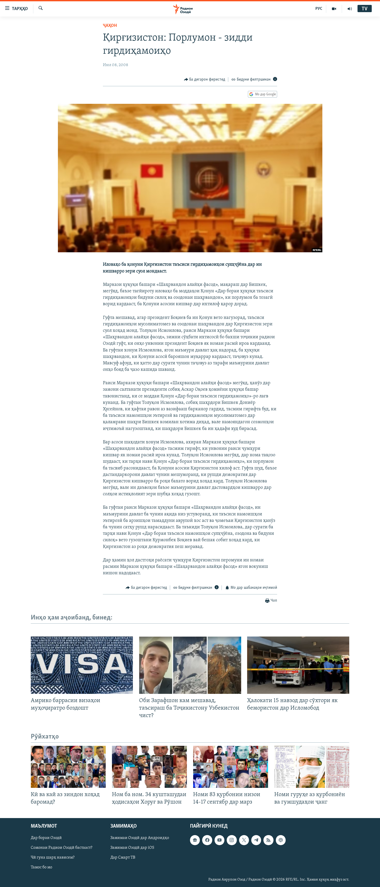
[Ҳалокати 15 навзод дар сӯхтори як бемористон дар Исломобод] (298, 665)
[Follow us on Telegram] (256, 840)
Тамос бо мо (41, 868)
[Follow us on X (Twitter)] (244, 840)
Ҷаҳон (110, 25)
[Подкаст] (281, 840)
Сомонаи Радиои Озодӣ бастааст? (61, 848)
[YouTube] (334, 9)
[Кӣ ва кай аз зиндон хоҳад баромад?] (68, 767)
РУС (318, 9)
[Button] (204, 79)
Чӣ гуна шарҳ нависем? (52, 858)
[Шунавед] (350, 9)
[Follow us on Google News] (195, 840)
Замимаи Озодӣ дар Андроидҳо (139, 838)
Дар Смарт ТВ (122, 858)
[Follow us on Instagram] (232, 840)
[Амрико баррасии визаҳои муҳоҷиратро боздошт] (82, 665)
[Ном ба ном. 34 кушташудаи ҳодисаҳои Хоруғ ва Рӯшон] (149, 767)
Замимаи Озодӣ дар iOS (132, 848)
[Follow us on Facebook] (207, 840)
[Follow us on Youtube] (219, 840)
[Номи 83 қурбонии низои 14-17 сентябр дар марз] (230, 767)
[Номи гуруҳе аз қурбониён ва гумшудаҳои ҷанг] (311, 767)
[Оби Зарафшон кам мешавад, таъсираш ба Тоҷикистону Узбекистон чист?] (190, 665)
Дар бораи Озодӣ (46, 838)
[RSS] (268, 840)
